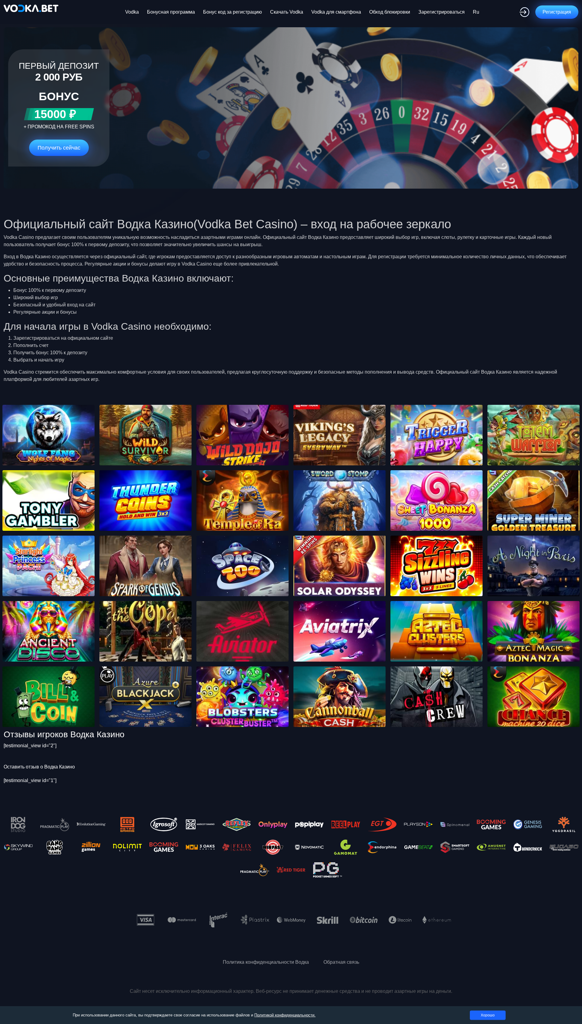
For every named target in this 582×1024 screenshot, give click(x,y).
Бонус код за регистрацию (232, 12)
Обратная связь (341, 962)
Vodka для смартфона (336, 12)
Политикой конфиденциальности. (285, 1015)
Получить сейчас (59, 148)
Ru (476, 12)
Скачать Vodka (286, 12)
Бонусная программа (171, 12)
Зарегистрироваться (441, 12)
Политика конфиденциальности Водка (266, 962)
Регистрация (557, 12)
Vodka (132, 12)
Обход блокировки (389, 12)
